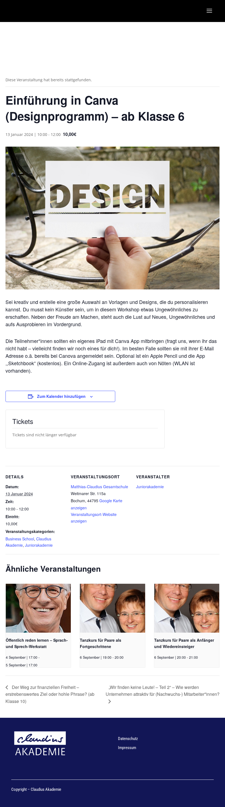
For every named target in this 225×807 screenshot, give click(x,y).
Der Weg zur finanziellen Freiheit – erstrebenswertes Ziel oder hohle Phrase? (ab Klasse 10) (49, 694)
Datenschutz (128, 738)
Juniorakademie (39, 545)
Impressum (127, 747)
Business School (19, 538)
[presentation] (38, 608)
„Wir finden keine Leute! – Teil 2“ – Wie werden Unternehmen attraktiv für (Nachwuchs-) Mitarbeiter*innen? (163, 690)
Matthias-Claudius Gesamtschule (99, 486)
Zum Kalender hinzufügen (61, 396)
